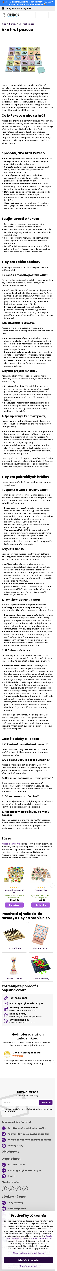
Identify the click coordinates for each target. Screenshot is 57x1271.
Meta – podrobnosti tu (41, 1238)
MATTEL (43, 2)
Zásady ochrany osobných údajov (28, 1253)
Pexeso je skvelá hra (11, 844)
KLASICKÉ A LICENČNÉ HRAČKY (28, 4)
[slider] (17, 1056)
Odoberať (46, 1102)
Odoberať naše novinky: (27, 1095)
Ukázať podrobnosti (28, 1266)
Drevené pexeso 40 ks (14, 891)
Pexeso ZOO (41, 890)
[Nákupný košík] (45, 15)
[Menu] (52, 15)
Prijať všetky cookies (28, 1260)
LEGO (50, 2)
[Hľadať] (39, 15)
